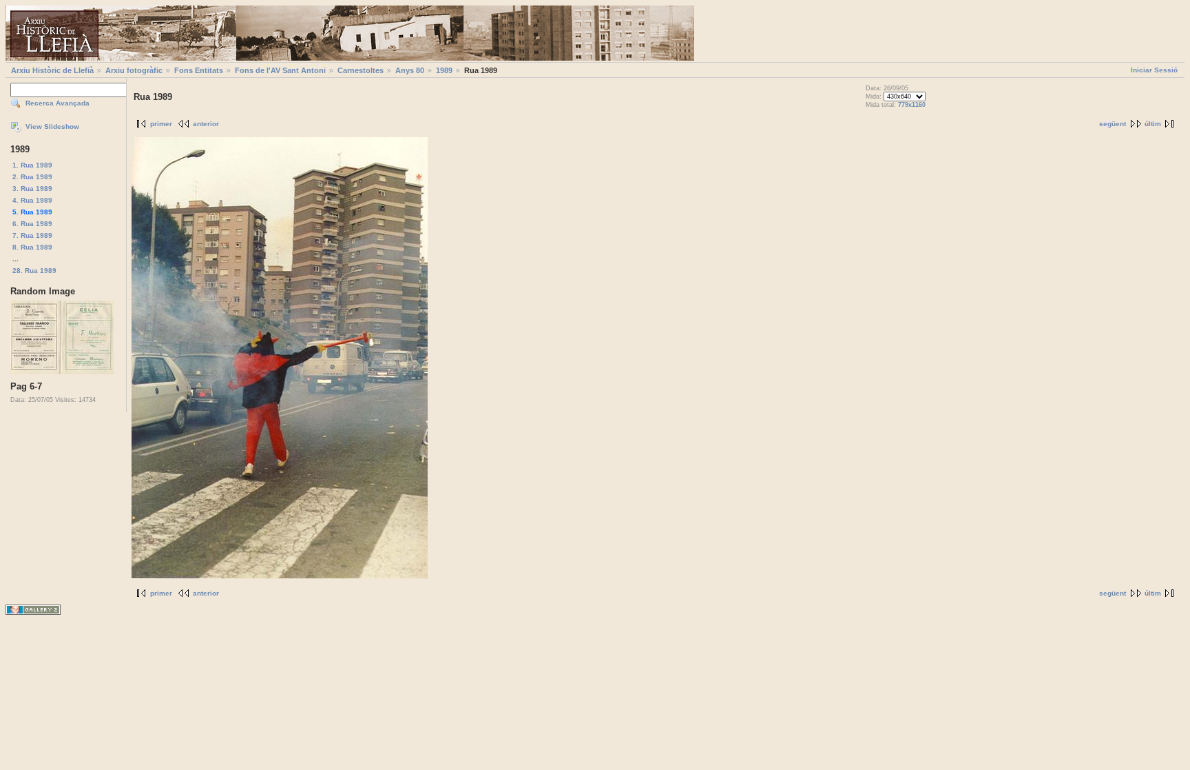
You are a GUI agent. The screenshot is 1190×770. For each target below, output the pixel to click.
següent (1112, 124)
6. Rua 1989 (32, 223)
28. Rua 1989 (34, 270)
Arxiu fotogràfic (134, 70)
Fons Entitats (198, 70)
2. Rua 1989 (32, 177)
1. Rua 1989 (32, 165)
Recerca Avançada (57, 103)
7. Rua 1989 (32, 235)
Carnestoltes (360, 70)
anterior (206, 124)
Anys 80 (409, 70)
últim (1153, 124)
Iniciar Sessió (1154, 70)
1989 (444, 70)
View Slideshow (52, 126)
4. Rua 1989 (32, 200)
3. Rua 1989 (32, 188)
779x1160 (912, 104)
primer (161, 124)
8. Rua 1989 (32, 247)
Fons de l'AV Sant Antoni (280, 70)
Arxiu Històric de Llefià (52, 70)
